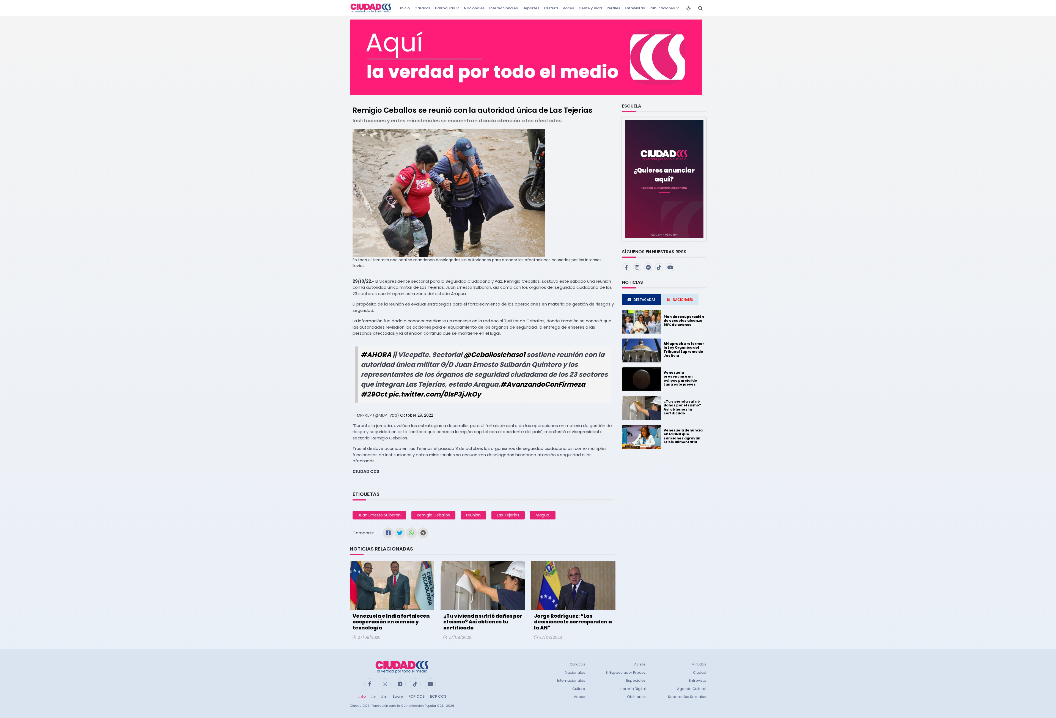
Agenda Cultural (691, 688)
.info (362, 696)
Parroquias (445, 8)
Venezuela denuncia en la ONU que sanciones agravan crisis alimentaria (683, 436)
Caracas (422, 8)
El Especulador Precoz (626, 672)
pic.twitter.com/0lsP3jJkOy (434, 394)
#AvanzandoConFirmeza (542, 384)
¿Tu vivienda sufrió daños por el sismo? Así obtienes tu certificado (482, 621)
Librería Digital (633, 688)
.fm (384, 696)
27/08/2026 (369, 637)
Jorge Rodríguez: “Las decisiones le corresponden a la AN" (573, 621)
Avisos (640, 664)
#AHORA (376, 354)
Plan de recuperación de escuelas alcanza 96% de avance (684, 320)
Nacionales (474, 8)
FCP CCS (416, 696)
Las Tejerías (508, 515)
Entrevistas (635, 8)
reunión (473, 515)
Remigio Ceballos (433, 515)
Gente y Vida (590, 8)
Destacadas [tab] (645, 299)
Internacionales (503, 8)
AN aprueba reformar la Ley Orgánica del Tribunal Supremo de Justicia (684, 349)
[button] (664, 179)
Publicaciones (662, 8)
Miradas (699, 664)
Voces (568, 8)
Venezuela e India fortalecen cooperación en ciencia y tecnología (391, 621)
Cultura (551, 8)
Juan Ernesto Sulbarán (379, 515)
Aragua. (542, 515)
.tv (373, 696)
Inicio (405, 8)
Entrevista (697, 680)
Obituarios (636, 696)
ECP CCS (438, 696)
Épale (398, 696)
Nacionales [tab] (683, 299)
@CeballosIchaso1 (494, 354)
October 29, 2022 (416, 415)
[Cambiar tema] (688, 8)
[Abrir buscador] (700, 8)
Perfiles (613, 8)
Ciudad (699, 672)
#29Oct (374, 394)
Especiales (636, 680)
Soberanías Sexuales (687, 696)
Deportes (530, 8)
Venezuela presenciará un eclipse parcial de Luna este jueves (680, 378)
